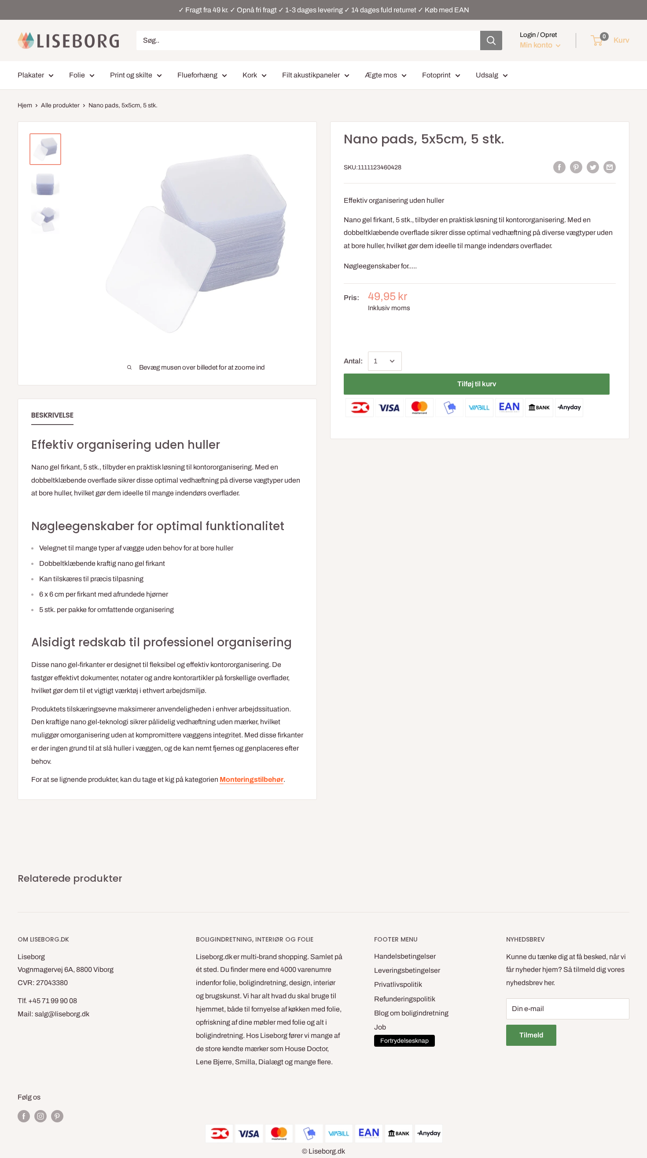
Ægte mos (381, 75)
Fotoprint (436, 75)
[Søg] (491, 40)
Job (380, 1027)
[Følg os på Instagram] (40, 1115)
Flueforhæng (197, 75)
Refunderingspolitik (404, 999)
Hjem (25, 105)
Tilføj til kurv (476, 384)
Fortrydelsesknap (404, 1040)
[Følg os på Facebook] (24, 1115)
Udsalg (487, 75)
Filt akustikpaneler (311, 75)
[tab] (52, 417)
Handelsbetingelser (405, 956)
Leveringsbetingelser (407, 970)
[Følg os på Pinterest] (57, 1115)
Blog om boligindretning (411, 1013)
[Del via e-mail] (609, 167)
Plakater (31, 75)
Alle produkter (60, 105)
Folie (77, 75)
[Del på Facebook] (559, 167)
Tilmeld (531, 1035)
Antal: (353, 361)
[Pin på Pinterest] (576, 167)
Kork (250, 75)
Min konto (537, 45)
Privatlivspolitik (398, 984)
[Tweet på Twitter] (593, 167)
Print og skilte (131, 75)
